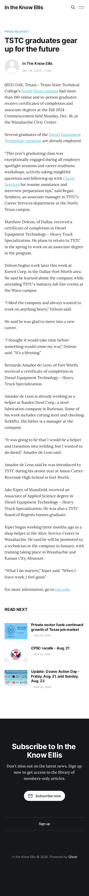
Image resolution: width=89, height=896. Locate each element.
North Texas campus (39, 90)
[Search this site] (73, 7)
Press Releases (17, 31)
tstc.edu (62, 589)
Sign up (44, 824)
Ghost (72, 857)
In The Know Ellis (37, 63)
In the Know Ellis (24, 7)
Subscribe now (48, 796)
